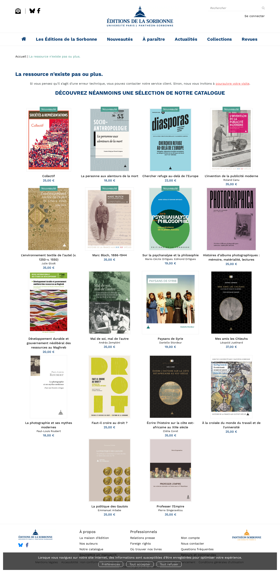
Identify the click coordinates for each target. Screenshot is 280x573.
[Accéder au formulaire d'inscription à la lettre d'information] (18, 12)
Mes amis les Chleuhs (231, 338)
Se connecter (255, 16)
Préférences (111, 564)
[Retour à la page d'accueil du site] (140, 17)
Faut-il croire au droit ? (110, 423)
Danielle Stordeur (170, 342)
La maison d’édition (94, 538)
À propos (87, 531)
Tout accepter (140, 564)
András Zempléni (109, 342)
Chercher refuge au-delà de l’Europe (170, 176)
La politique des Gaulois (109, 506)
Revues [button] (249, 39)
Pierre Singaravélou (170, 510)
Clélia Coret (170, 431)
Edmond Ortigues (185, 259)
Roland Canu (231, 179)
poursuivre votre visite (232, 83)
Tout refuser (169, 564)
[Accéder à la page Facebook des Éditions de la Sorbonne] (38, 12)
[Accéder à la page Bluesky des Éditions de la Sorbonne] (32, 12)
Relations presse (142, 538)
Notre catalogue (91, 549)
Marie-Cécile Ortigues (159, 259)
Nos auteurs (88, 543)
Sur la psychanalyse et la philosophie (170, 255)
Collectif (48, 176)
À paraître (154, 39)
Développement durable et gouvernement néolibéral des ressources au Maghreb (49, 343)
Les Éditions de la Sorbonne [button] (66, 39)
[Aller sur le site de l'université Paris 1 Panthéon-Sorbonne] (247, 535)
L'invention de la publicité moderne (231, 176)
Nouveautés (120, 39)
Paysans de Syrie (170, 338)
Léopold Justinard (231, 342)
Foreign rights (140, 543)
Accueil (20, 56)
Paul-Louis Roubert (49, 431)
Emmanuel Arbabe (109, 510)
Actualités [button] (186, 39)
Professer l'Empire (170, 506)
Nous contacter (192, 543)
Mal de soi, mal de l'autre (109, 338)
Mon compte (190, 538)
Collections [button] (219, 39)
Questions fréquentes (197, 549)
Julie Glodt (49, 263)
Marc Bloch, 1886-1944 (109, 255)
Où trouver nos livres (146, 549)
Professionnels (143, 531)
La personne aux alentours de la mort (109, 176)
